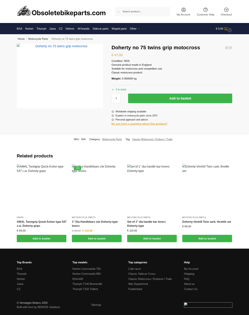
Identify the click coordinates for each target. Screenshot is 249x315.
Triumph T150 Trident (85, 289)
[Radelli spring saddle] (227, 48)
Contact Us (191, 289)
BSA (19, 268)
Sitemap (96, 304)
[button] (224, 28)
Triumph (22, 273)
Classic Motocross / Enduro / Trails (152, 139)
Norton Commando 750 (86, 268)
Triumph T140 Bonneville (87, 283)
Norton (21, 278)
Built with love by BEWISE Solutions (38, 307)
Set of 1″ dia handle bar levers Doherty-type (146, 223)
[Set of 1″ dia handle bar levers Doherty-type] (152, 189)
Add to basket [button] (41, 238)
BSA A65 (77, 278)
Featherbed (135, 289)
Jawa (20, 283)
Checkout (226, 14)
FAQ (186, 278)
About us (189, 283)
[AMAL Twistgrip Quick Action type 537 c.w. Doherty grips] (42, 189)
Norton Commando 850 (86, 273)
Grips (20, 217)
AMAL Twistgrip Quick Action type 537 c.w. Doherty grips (41, 223)
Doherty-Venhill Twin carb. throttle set (206, 221)
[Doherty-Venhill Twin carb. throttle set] (207, 189)
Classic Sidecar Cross (141, 273)
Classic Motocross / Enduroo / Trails (150, 278)
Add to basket (180, 98)
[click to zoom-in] (60, 76)
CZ (18, 289)
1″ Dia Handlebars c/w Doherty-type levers (95, 223)
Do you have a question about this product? (140, 123)
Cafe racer (134, 268)
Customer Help (205, 14)
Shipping (189, 273)
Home (21, 39)
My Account (183, 14)
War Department (138, 283)
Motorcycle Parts (38, 39)
